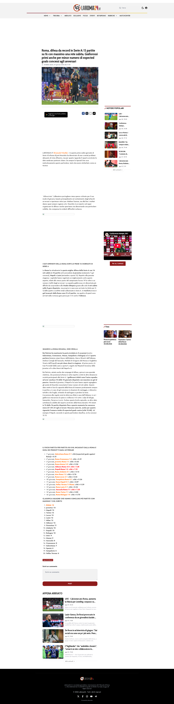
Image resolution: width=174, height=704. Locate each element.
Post (70, 584)
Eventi (92, 16)
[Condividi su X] (86, 113)
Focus (85, 16)
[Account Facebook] (83, 696)
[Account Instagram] (87, 696)
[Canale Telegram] (96, 696)
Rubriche (111, 16)
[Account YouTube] (91, 696)
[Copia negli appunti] (94, 113)
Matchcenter (125, 16)
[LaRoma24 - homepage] (87, 7)
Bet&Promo (101, 16)
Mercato (68, 16)
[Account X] (78, 696)
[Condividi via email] (90, 113)
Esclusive (77, 16)
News (46, 16)
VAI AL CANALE (117, 264)
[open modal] (146, 8)
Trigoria (56, 16)
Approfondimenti (47, 560)
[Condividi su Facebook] (83, 113)
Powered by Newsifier (87, 700)
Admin (47, 65)
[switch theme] (142, 8)
